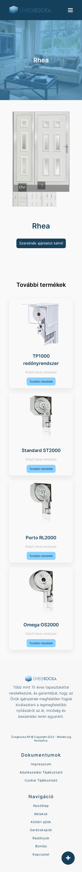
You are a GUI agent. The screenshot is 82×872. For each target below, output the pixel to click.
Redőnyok (41, 838)
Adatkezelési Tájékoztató (41, 772)
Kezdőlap (41, 805)
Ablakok (41, 814)
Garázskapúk (41, 830)
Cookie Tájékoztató (41, 780)
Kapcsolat (41, 854)
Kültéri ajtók (41, 822)
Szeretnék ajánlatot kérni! (41, 243)
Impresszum (41, 764)
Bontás (41, 846)
